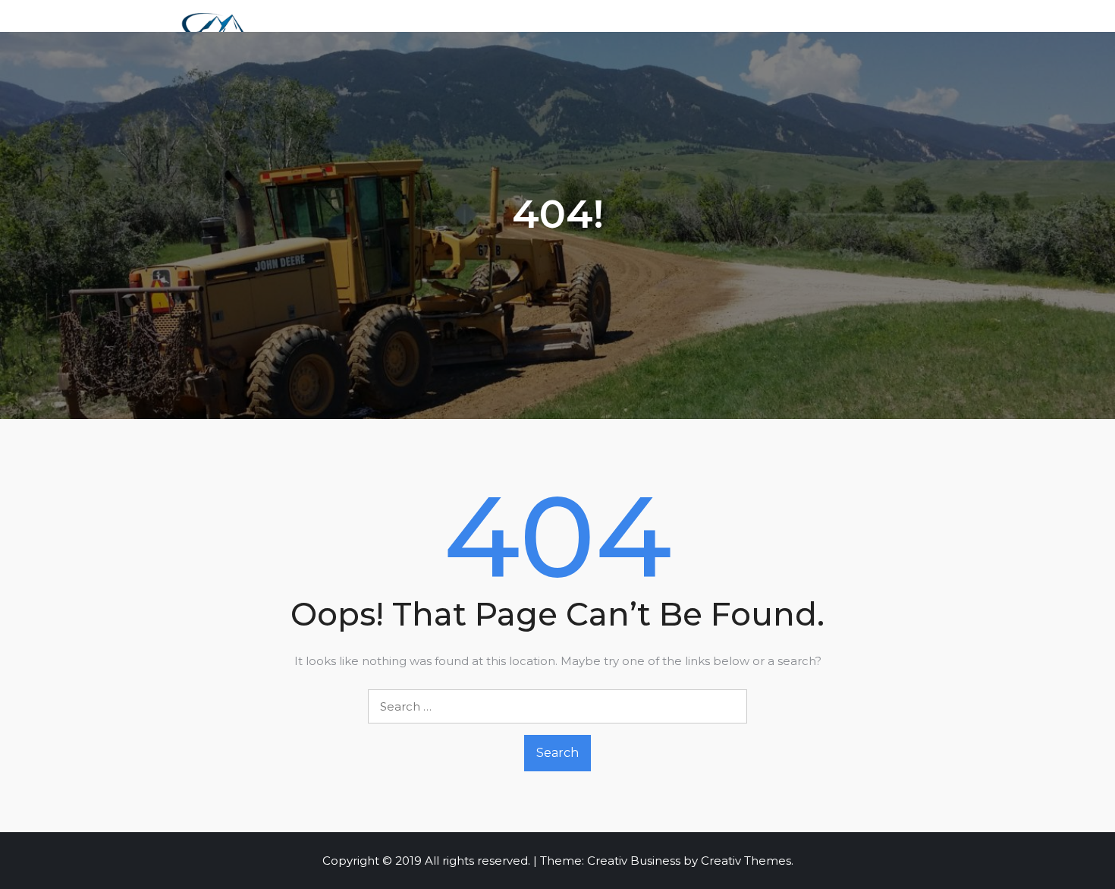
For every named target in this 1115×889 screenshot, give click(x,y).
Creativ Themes (746, 860)
